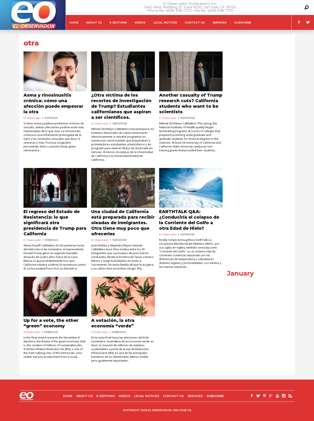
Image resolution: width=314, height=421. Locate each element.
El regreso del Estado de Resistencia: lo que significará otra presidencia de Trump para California (54, 222)
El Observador (32, 117)
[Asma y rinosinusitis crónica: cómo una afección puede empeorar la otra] (55, 71)
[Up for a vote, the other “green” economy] (55, 296)
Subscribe (242, 22)
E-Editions (118, 22)
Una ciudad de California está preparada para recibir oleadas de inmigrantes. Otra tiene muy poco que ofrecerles (123, 222)
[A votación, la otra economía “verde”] (123, 296)
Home (74, 22)
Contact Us (195, 22)
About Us (94, 22)
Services (220, 22)
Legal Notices (165, 22)
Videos (140, 22)
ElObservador (31, 332)
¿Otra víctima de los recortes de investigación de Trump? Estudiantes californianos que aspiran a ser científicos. (121, 106)
